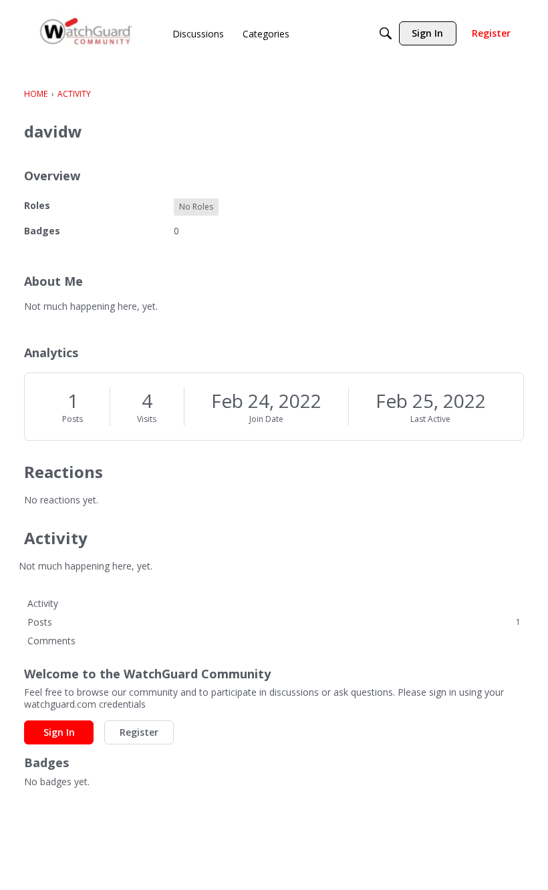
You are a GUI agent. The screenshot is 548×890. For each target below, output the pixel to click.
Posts (72, 419)
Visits (146, 419)
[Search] (386, 33)
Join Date (266, 419)
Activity (42, 603)
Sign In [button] (59, 732)
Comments (51, 640)
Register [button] (139, 732)
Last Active (430, 419)
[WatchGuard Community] (87, 33)
